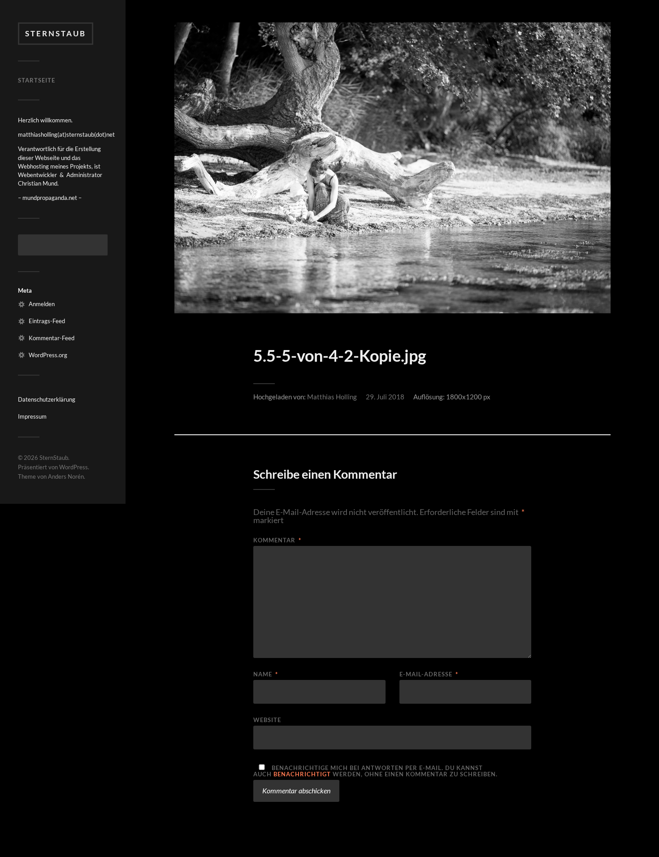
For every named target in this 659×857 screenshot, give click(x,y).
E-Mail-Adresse (428, 674)
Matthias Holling (332, 397)
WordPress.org (48, 355)
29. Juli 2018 (385, 397)
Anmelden (42, 303)
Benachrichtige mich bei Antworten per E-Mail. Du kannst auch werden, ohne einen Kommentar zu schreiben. (375, 770)
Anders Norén (66, 476)
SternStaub (55, 33)
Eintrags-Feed (47, 321)
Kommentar (277, 540)
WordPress (73, 467)
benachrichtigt (302, 774)
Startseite (36, 80)
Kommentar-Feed (51, 338)
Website (267, 719)
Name (265, 674)
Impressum (32, 416)
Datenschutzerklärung (46, 399)
